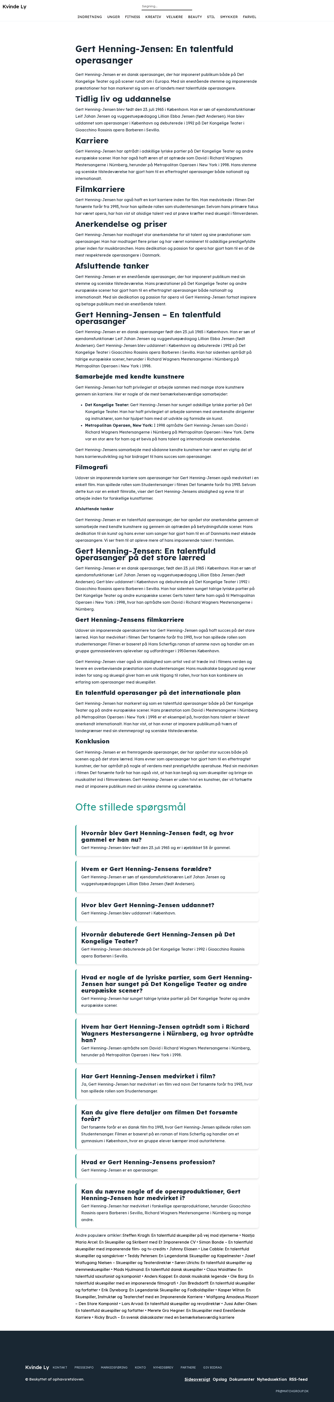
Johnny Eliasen (183, 1248)
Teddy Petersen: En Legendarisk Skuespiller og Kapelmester (184, 1255)
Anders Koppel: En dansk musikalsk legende (185, 1276)
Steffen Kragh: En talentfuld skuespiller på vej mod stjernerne (180, 1235)
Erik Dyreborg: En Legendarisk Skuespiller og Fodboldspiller (157, 1290)
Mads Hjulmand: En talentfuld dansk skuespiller (158, 1269)
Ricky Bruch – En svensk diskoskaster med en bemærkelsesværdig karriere (164, 1317)
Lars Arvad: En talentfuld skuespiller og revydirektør (171, 1303)
